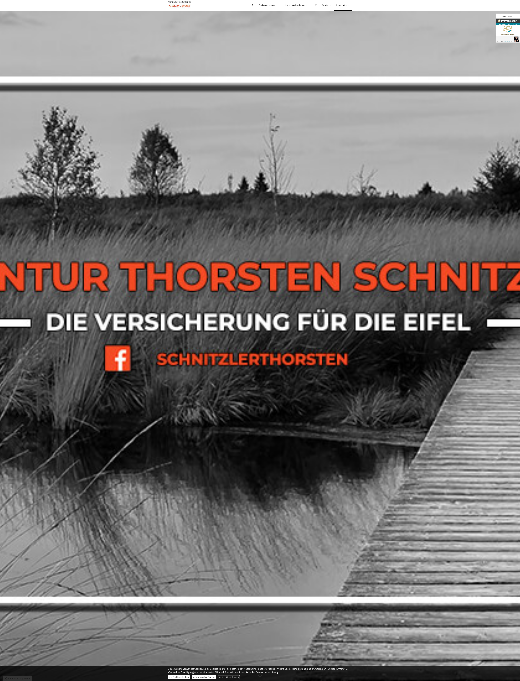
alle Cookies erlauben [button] (179, 677)
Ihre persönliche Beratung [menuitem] (296, 5)
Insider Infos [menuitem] (341, 5)
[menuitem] (252, 5)
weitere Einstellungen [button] (229, 677)
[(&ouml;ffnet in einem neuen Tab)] (508, 28)
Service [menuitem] (325, 5)
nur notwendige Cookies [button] (204, 677)
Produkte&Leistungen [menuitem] (268, 5)
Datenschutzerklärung (267, 672)
